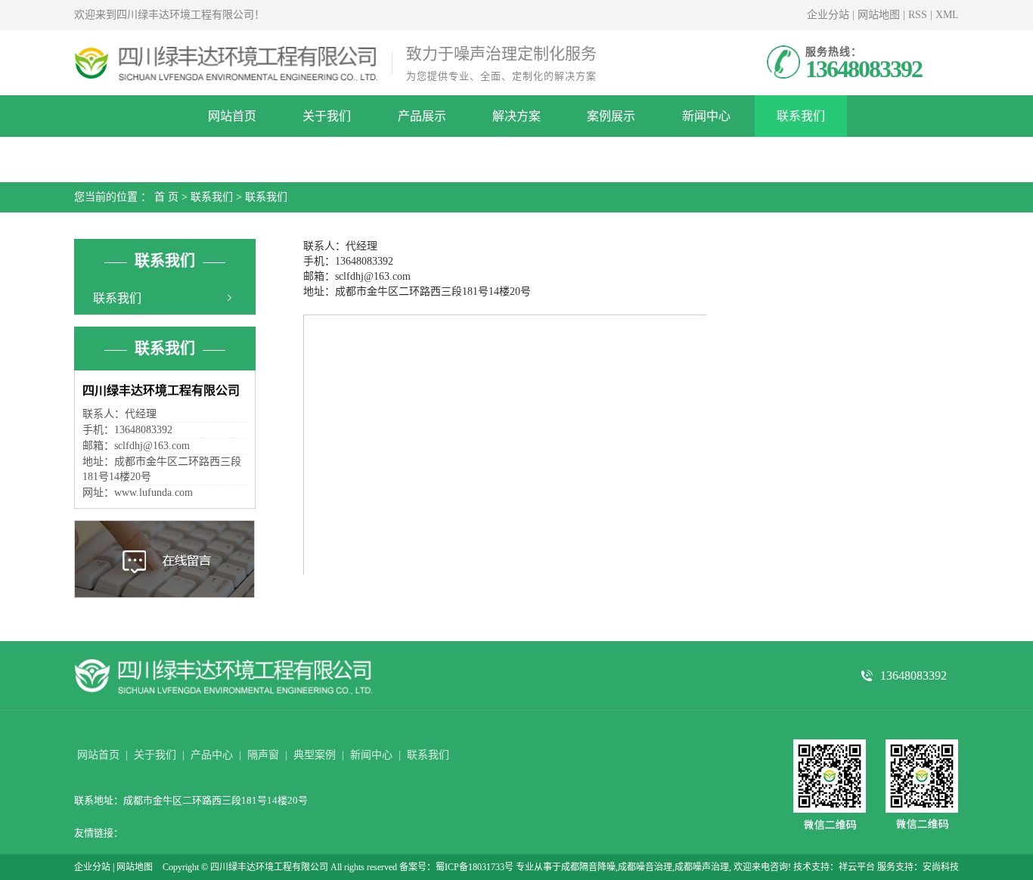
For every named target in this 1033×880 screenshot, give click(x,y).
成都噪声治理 (702, 867)
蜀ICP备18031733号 (474, 867)
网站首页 (232, 116)
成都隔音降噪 (588, 867)
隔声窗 (263, 755)
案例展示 (611, 116)
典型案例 (314, 755)
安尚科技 (941, 867)
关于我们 (326, 116)
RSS (917, 14)
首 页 (166, 197)
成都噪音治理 (645, 867)
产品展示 (422, 116)
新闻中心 (706, 116)
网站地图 (879, 14)
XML (947, 14)
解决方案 (516, 116)
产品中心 (212, 755)
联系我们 (801, 116)
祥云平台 (857, 867)
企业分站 (828, 14)
